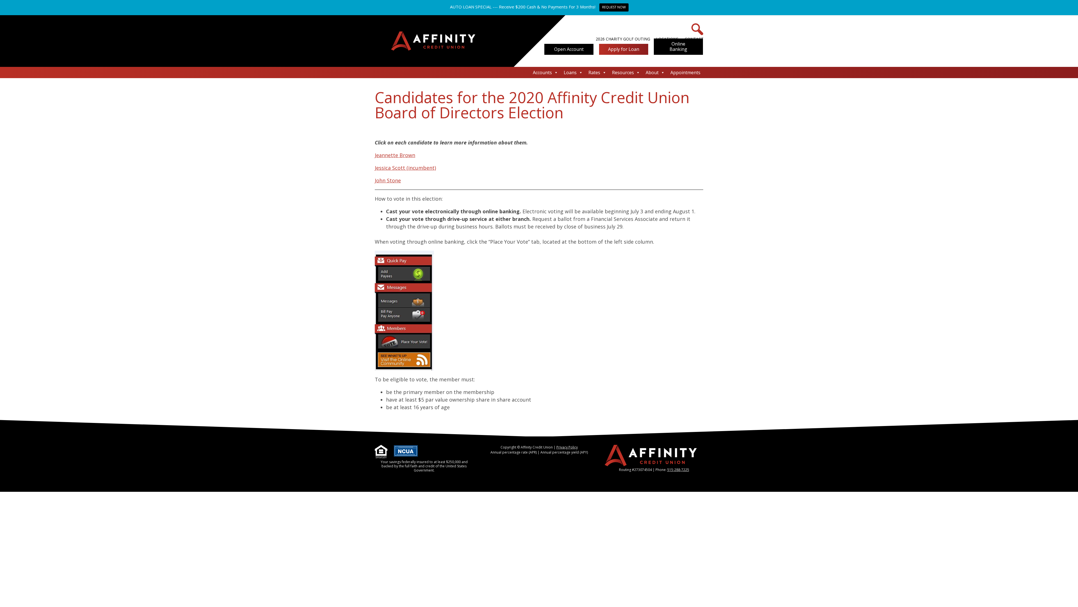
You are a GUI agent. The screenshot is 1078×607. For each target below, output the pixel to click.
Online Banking (678, 46)
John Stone (388, 180)
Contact (694, 39)
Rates (594, 72)
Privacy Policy (567, 447)
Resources (623, 72)
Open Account (569, 49)
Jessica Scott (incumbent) (405, 167)
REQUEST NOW (614, 7)
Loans (570, 72)
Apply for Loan (623, 49)
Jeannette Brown (395, 155)
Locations (667, 39)
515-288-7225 (678, 469)
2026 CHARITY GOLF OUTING (623, 39)
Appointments (685, 72)
